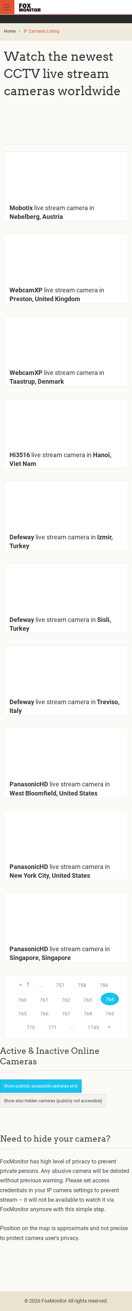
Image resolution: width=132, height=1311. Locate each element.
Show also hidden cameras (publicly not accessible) (53, 1100)
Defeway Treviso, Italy (64, 706)
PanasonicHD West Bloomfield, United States (60, 788)
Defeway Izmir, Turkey (61, 541)
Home (9, 31)
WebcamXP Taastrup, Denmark (57, 377)
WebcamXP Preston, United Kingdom (57, 294)
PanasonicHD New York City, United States (60, 871)
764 (110, 999)
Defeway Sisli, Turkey (60, 624)
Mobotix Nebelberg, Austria (52, 212)
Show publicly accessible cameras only (41, 1086)
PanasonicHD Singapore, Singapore (60, 953)
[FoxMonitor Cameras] (67, 7)
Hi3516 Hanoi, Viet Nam (60, 459)
